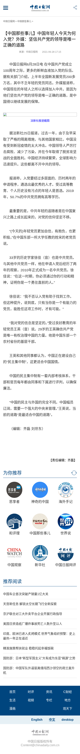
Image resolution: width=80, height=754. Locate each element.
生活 (12, 700)
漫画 (12, 708)
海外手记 (66, 502)
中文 (52, 719)
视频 (31, 700)
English (37, 719)
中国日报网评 (65, 565)
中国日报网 (9, 21)
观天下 (67, 708)
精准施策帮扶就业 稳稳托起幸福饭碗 (28, 648)
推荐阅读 (12, 581)
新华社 (40, 565)
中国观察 (14, 565)
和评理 (14, 533)
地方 (67, 700)
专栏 (49, 700)
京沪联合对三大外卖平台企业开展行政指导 (32, 614)
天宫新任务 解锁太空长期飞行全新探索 (30, 604)
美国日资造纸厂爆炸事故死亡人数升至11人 (32, 623)
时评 (31, 692)
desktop (68, 719)
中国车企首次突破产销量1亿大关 (25, 594)
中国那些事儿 (24, 21)
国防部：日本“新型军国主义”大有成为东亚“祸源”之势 (39, 658)
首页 (12, 692)
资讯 (49, 692)
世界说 (65, 533)
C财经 (67, 692)
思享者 (14, 502)
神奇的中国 (40, 502)
